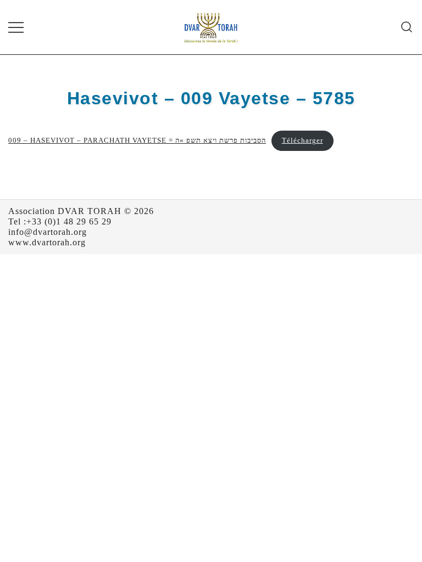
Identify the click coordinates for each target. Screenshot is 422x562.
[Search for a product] (407, 27)
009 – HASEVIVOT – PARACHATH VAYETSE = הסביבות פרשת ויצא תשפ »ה (137, 140)
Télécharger (302, 140)
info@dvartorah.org (47, 232)
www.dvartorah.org (47, 242)
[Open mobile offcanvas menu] (16, 27)
